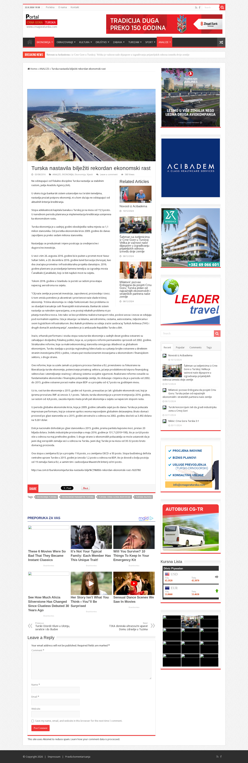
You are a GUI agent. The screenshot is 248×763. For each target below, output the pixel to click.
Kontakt (75, 7)
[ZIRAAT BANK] (164, 23)
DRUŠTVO (101, 42)
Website (35, 708)
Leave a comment (109, 174)
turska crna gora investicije (115, 497)
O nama (62, 7)
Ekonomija (80, 174)
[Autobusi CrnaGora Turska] (191, 527)
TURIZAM (133, 42)
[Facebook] (199, 7)
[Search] (222, 7)
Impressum (54, 756)
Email (35, 696)
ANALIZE (163, 42)
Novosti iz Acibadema (133, 206)
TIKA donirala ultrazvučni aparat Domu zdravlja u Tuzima (128, 626)
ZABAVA (117, 42)
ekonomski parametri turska (78, 497)
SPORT (149, 42)
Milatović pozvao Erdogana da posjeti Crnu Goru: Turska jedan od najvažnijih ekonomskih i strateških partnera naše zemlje (136, 289)
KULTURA (84, 42)
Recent (167, 347)
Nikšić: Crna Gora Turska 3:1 (183, 421)
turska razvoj (144, 497)
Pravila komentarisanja (77, 756)
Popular (180, 347)
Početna (50, 7)
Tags (209, 347)
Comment (37, 650)
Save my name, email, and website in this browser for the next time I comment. (78, 720)
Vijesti (90, 174)
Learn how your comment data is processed (95, 739)
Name (35, 684)
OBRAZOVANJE (65, 42)
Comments (195, 347)
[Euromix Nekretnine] (190, 237)
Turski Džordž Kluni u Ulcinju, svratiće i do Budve (52, 626)
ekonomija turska (47, 497)
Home (30, 42)
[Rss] (196, 7)
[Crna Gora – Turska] (41, 20)
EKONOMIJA (43, 42)
